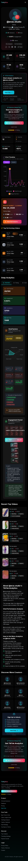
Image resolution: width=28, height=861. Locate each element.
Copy (20, 47)
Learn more (14, 127)
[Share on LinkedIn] (12, 47)
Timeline (6, 162)
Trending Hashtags (6, 836)
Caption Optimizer (5, 822)
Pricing (3, 805)
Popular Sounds (5, 838)
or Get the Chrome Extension (10, 96)
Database (3, 803)
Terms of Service (5, 848)
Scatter (14, 162)
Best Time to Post (5, 815)
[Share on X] (9, 47)
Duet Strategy (4, 824)
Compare (10, 44)
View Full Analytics (12, 221)
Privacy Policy (4, 845)
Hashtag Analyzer (5, 819)
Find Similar (19, 44)
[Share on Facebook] (15, 47)
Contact (3, 850)
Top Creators (4, 833)
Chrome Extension (5, 801)
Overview (7, 282)
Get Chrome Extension (14, 123)
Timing (17, 282)
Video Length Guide (6, 817)
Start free (8, 92)
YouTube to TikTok (6, 827)
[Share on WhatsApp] (6, 47)
